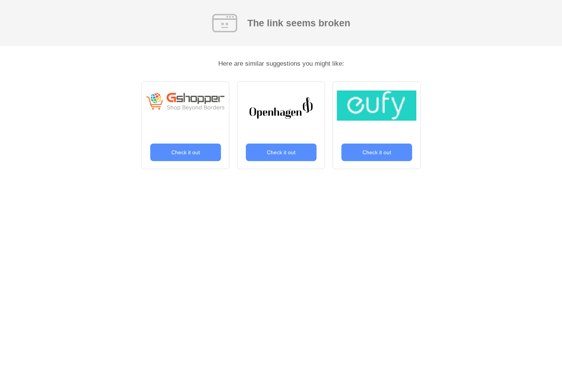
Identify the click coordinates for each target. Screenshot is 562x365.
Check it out (185, 152)
